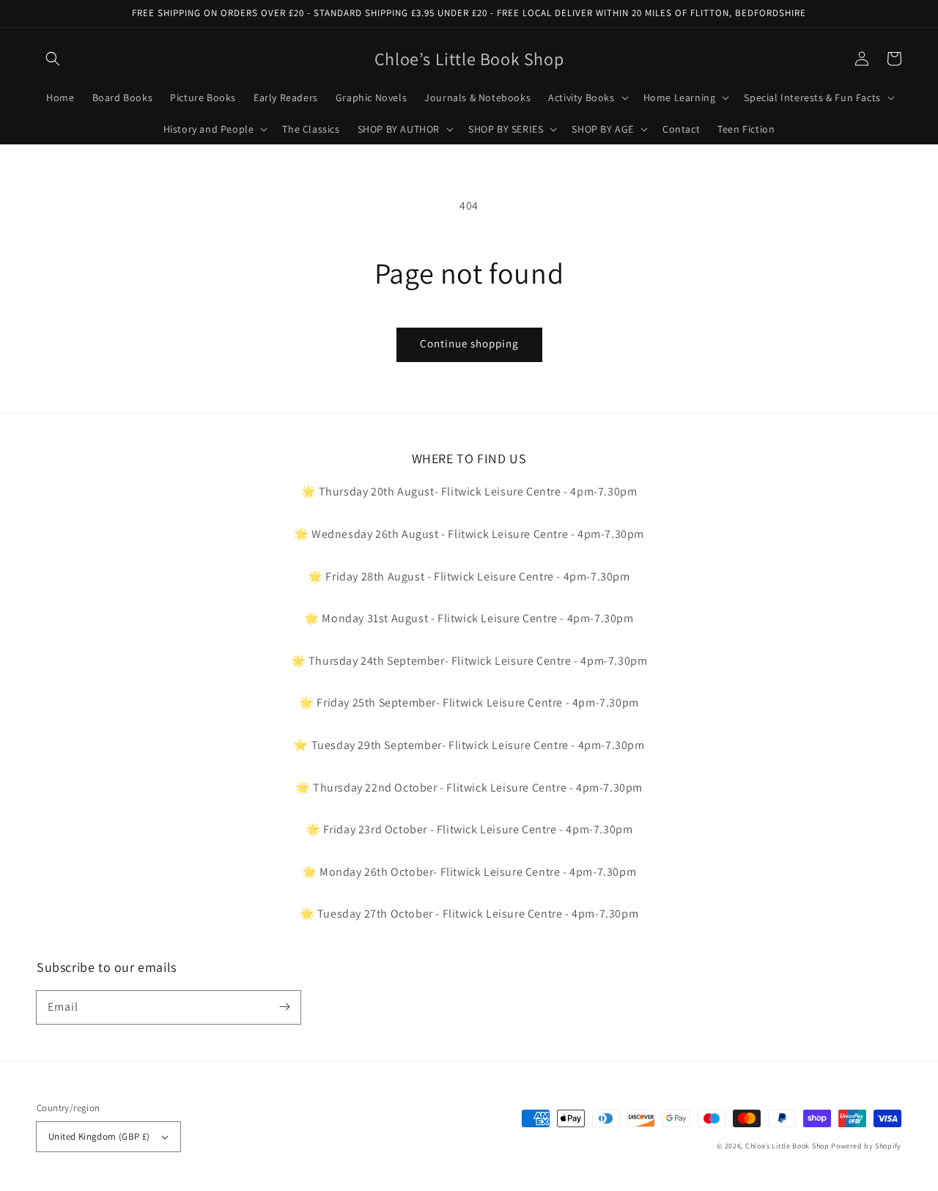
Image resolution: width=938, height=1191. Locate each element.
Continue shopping (469, 343)
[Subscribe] (284, 1007)
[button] (53, 59)
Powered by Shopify (866, 1146)
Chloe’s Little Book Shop (787, 1146)
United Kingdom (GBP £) (99, 1136)
